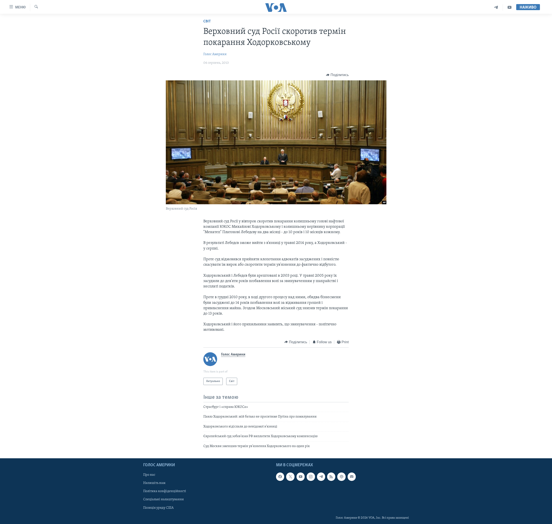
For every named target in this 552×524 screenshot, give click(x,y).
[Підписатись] (352, 477)
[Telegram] (496, 7)
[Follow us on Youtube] (300, 477)
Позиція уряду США (158, 508)
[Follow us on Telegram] (321, 477)
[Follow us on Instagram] (311, 477)
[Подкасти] (341, 477)
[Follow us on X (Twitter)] (290, 477)
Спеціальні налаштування (163, 499)
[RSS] (331, 477)
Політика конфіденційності (164, 491)
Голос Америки (215, 54)
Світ (207, 21)
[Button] (337, 75)
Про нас (149, 475)
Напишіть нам (154, 483)
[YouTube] (509, 7)
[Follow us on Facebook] (280, 477)
